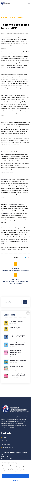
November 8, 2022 (16, 17)
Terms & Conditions (7, 447)
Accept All (15, 476)
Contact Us (5, 441)
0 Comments (6, 19)
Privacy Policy (6, 444)
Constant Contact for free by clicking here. (12, 67)
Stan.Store (4, 179)
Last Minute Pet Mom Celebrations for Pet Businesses (15, 352)
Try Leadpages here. (21, 88)
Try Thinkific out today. (7, 172)
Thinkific (3, 152)
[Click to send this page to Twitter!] (23, 257)
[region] (15, 472)
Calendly (6, 95)
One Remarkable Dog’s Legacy (18, 360)
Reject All (15, 480)
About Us (4, 437)
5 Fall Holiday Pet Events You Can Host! (15, 269)
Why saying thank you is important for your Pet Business (15, 281)
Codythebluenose (7, 213)
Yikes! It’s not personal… (16, 321)
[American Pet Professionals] (6, 3)
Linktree (14, 204)
